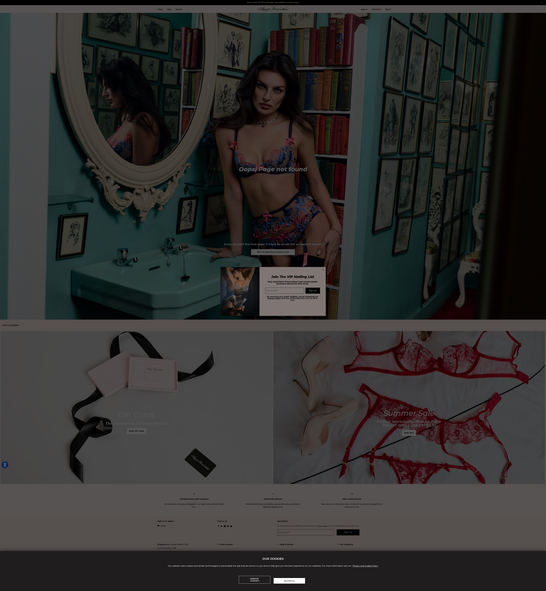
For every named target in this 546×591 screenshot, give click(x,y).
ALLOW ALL (289, 581)
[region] (273, 571)
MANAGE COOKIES (254, 580)
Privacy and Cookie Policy (365, 566)
